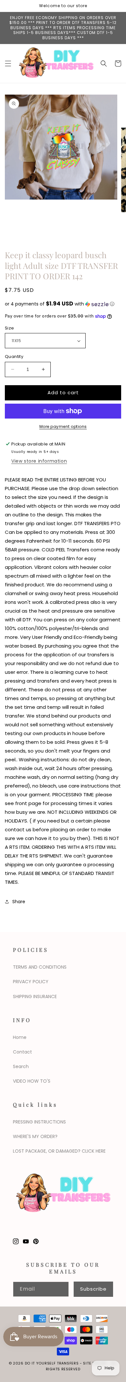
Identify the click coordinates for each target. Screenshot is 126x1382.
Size (9, 328)
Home (19, 1037)
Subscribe (93, 1288)
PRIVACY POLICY (30, 981)
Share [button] (18, 901)
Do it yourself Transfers (52, 1363)
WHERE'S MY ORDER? (35, 1136)
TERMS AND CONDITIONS (40, 967)
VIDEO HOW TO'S (31, 1081)
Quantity (14, 356)
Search (21, 1066)
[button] (8, 63)
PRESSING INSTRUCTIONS (39, 1122)
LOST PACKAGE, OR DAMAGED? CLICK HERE (59, 1151)
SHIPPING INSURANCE (35, 996)
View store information (39, 461)
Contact (22, 1052)
